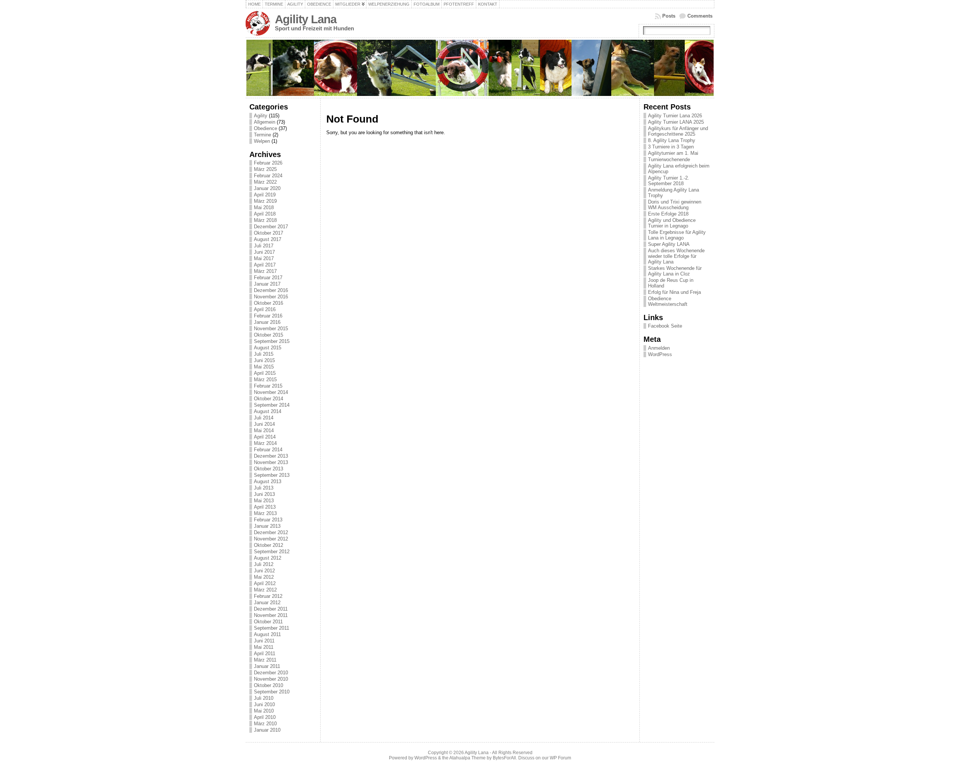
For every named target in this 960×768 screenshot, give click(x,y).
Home (254, 4)
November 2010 (271, 679)
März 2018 (265, 220)
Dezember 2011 (271, 609)
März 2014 (265, 443)
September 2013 (272, 475)
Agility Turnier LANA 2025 (676, 122)
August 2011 (267, 634)
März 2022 (265, 182)
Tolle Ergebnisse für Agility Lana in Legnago (677, 235)
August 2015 (267, 347)
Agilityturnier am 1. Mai (673, 153)
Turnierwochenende (669, 159)
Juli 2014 (263, 418)
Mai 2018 (264, 207)
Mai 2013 (264, 500)
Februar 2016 (268, 316)
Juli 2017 (263, 246)
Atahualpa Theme (467, 758)
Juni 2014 (264, 424)
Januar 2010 (267, 730)
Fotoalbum (427, 4)
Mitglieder (347, 4)
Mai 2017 (264, 258)
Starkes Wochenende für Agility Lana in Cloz (675, 271)
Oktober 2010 (268, 685)
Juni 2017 (264, 252)
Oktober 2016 (268, 303)
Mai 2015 (264, 367)
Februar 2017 (268, 277)
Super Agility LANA (669, 244)
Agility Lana (305, 19)
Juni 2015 (264, 360)
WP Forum (560, 758)
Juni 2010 (264, 704)
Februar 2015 (268, 386)
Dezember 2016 (271, 290)
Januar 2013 (267, 526)
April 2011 (264, 653)
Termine (274, 4)
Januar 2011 (267, 666)
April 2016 (265, 309)
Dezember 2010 (271, 672)
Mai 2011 (263, 647)
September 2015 (272, 341)
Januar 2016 (267, 322)
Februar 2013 (268, 519)
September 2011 (271, 628)
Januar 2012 (267, 602)
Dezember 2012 (271, 532)
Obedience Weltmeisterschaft (667, 301)
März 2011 (265, 660)
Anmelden (659, 348)
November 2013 (271, 462)
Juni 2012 (264, 570)
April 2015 (265, 373)
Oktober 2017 (268, 233)
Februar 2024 (268, 175)
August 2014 (267, 411)
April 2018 (265, 214)
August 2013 (267, 481)
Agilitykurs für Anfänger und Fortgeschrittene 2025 (678, 131)
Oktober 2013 (268, 469)
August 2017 (267, 239)
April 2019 (265, 195)
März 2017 (265, 271)
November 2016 (271, 296)
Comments (699, 16)
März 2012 (265, 590)
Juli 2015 (263, 354)
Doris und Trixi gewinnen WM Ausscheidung (674, 204)
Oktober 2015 (268, 335)
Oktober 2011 (268, 621)
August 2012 (267, 558)
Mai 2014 (264, 430)
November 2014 (271, 392)
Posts (668, 16)
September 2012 (272, 551)
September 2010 (272, 692)
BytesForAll (504, 758)
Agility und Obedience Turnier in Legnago (672, 223)
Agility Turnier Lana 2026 (675, 115)
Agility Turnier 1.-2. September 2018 (668, 180)
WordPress (660, 354)
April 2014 (265, 437)
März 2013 (265, 513)
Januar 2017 (267, 284)
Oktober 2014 (268, 398)
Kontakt (487, 4)
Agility (295, 4)
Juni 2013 (264, 494)
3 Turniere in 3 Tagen (671, 147)
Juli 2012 (263, 564)
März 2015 (265, 379)
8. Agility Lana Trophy (671, 140)
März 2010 (265, 723)
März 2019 (265, 201)
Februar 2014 (268, 449)
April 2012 (265, 583)
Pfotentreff (459, 4)
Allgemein (264, 122)
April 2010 (265, 717)
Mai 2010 (264, 711)
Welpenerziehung (389, 4)
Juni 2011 (264, 641)
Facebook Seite (665, 326)
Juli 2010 (263, 698)
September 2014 (272, 405)
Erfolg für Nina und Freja (674, 292)
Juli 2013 (263, 488)
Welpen (262, 141)
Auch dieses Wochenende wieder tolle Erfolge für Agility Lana (676, 256)
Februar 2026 (268, 163)
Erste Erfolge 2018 (668, 214)
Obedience (319, 4)
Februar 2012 (268, 596)
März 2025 (265, 169)
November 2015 (271, 328)
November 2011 (271, 615)
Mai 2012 (264, 577)
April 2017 (265, 265)
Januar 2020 (267, 188)
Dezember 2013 (271, 456)
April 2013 (265, 507)
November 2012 (271, 539)
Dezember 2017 (271, 226)
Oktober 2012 (268, 545)
